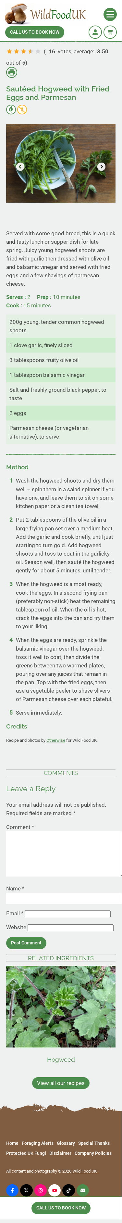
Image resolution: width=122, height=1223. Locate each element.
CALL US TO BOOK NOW (34, 32)
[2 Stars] (16, 51)
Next (101, 167)
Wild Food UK (84, 1171)
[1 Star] (9, 51)
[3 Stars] (23, 51)
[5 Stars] (38, 51)
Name (15, 888)
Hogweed (61, 1059)
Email (14, 913)
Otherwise (55, 740)
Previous (21, 167)
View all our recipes (61, 1083)
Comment (20, 827)
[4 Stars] (31, 51)
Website (16, 927)
